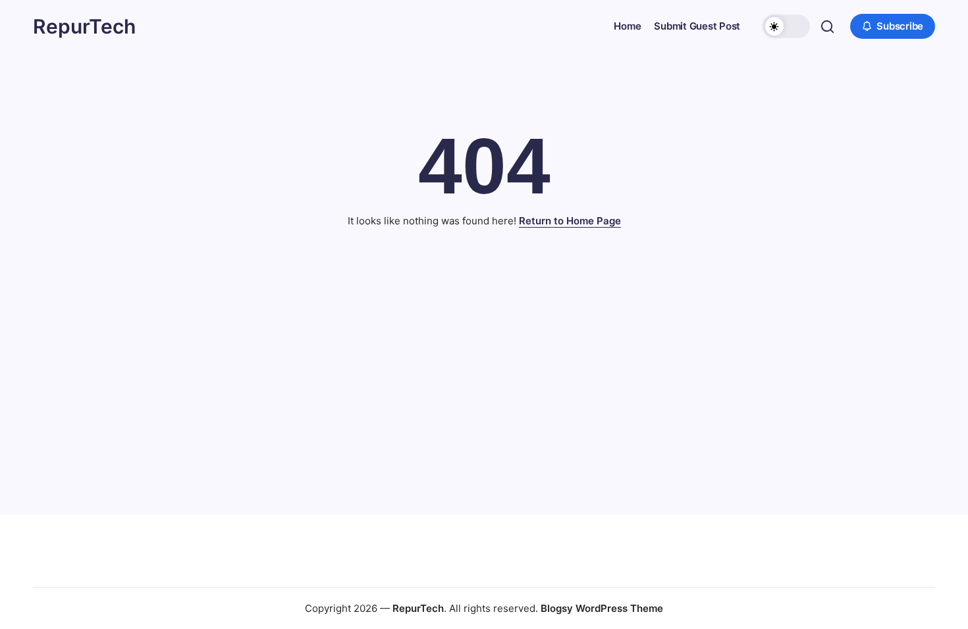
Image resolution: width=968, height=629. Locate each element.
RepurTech (84, 26)
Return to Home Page (570, 220)
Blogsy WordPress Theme (602, 608)
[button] (786, 26)
